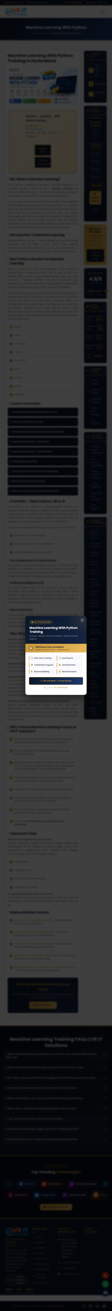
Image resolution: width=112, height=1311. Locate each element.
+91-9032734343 (60, 687)
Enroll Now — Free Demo (57, 680)
